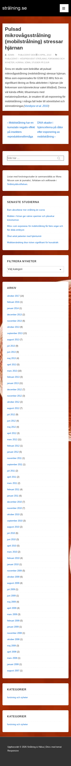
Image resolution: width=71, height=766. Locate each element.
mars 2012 (12, 439)
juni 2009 (11, 595)
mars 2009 (12, 614)
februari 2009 (13, 620)
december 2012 (14, 389)
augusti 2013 (13, 339)
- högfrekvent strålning (33, 59)
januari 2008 (13, 664)
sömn (28, 62)
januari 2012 (13, 452)
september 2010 (14, 520)
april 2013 (11, 364)
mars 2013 (12, 371)
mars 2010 (12, 552)
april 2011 (11, 477)
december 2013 (14, 314)
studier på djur (40, 62)
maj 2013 (11, 358)
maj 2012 (11, 427)
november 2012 (14, 396)
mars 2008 (12, 658)
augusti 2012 (13, 408)
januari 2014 (13, 308)
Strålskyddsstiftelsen (17, 184)
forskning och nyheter (17, 697)
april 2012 (11, 433)
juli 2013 (11, 346)
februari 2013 (13, 377)
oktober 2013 (13, 327)
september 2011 (14, 464)
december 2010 (14, 502)
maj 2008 (11, 645)
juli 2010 (11, 533)
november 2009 (14, 570)
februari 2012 (13, 446)
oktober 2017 (13, 296)
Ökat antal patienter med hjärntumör (24, 236)
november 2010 (14, 508)
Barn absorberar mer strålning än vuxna (26, 210)
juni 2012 (11, 421)
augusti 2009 (13, 583)
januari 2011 (12, 496)
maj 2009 (11, 602)
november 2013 (14, 321)
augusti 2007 (13, 670)
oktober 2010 (13, 514)
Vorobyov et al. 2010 (36, 106)
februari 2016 (13, 302)
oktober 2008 (13, 639)
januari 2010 (13, 564)
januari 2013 (13, 383)
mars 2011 (12, 483)
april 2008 (11, 652)
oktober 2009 (13, 577)
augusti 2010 (13, 527)
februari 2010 (13, 558)
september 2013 (14, 333)
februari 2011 (13, 489)
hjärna (20, 62)
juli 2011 (11, 471)
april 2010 (11, 545)
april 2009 (11, 608)
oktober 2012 (13, 402)
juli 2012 (11, 414)
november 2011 (14, 458)
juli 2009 (11, 589)
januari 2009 (13, 627)
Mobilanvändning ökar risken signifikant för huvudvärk (32, 242)
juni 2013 (11, 352)
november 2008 (14, 633)
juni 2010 (11, 539)
